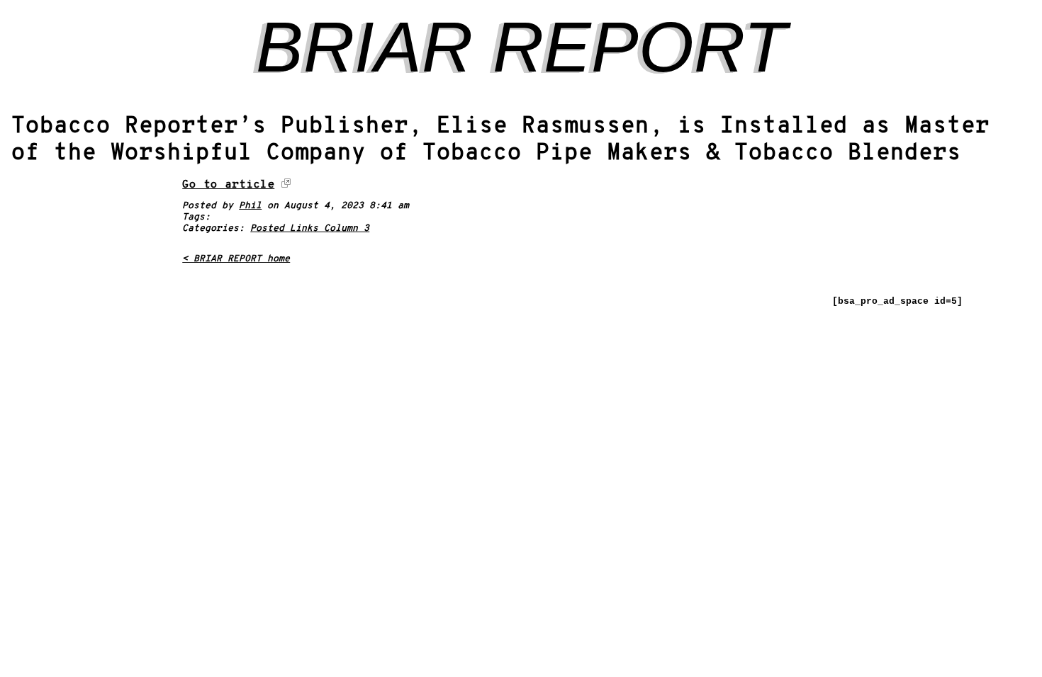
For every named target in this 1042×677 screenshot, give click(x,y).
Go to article (228, 185)
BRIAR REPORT (521, 46)
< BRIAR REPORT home (236, 259)
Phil (250, 206)
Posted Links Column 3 (309, 228)
